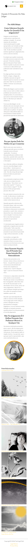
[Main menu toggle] (21, 6)
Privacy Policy (14, 545)
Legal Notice (14, 544)
